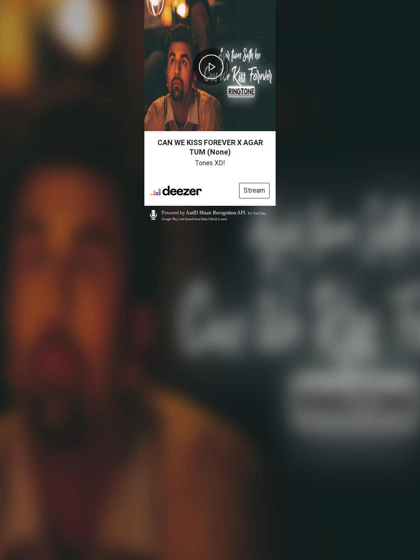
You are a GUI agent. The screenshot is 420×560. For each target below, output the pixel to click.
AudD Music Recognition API (215, 213)
